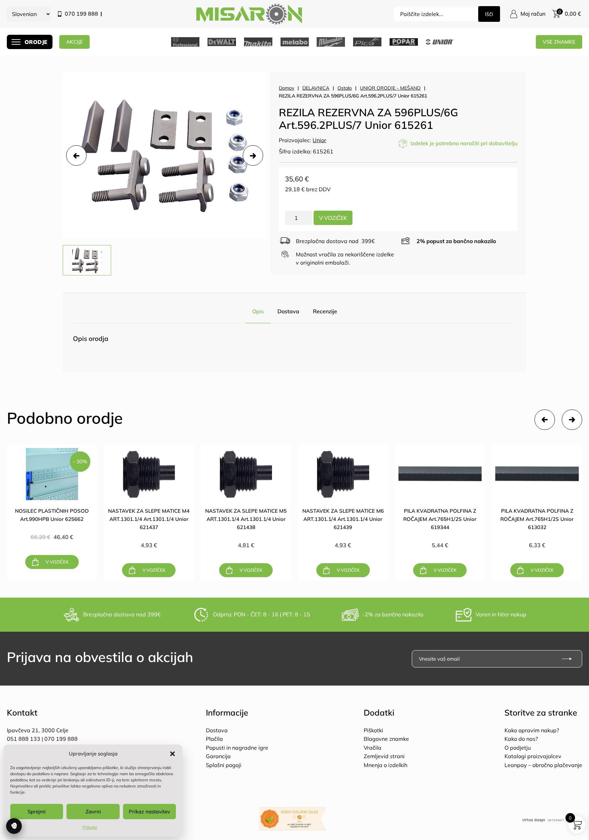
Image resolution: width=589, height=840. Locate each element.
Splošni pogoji (223, 765)
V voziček (333, 217)
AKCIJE (74, 42)
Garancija (218, 756)
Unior (319, 140)
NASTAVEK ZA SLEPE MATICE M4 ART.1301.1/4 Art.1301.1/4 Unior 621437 (149, 519)
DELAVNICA (315, 88)
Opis (258, 311)
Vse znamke (559, 42)
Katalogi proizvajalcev (532, 756)
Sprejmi (37, 811)
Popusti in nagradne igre (237, 747)
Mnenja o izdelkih (385, 765)
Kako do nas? (521, 738)
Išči (489, 14)
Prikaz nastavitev (149, 811)
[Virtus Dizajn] (552, 820)
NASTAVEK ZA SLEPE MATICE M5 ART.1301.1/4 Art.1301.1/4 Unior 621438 (246, 519)
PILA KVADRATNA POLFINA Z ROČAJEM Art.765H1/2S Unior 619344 (440, 519)
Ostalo (344, 88)
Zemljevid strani (384, 756)
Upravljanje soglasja (14, 826)
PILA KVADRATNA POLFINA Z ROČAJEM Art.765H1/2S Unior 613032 (537, 519)
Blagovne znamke (386, 738)
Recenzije (325, 311)
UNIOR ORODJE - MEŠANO (390, 88)
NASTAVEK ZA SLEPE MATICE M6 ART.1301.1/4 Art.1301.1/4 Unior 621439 (343, 519)
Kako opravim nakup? (531, 730)
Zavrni (93, 811)
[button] (172, 753)
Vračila (372, 747)
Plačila (214, 738)
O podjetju (517, 747)
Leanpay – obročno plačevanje (543, 765)
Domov (286, 88)
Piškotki (89, 827)
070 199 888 (81, 13)
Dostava (288, 311)
